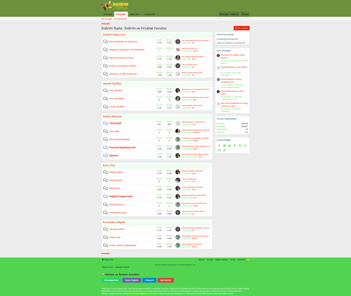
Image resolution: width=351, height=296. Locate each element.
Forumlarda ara (120, 19)
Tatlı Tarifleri (115, 90)
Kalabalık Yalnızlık (122, 267)
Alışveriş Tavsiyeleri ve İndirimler (127, 49)
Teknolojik (115, 123)
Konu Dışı (109, 165)
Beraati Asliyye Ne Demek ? (193, 171)
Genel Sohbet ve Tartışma (123, 41)
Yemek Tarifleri (112, 83)
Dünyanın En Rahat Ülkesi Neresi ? (196, 154)
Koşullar (210, 259)
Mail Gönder (165, 280)
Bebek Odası (116, 172)
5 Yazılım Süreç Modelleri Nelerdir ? (196, 138)
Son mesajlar (224, 50)
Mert (194, 91)
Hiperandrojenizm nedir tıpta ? (194, 195)
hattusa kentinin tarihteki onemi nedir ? (198, 228)
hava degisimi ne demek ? (192, 244)
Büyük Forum (107, 267)
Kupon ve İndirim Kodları (122, 65)
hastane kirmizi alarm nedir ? (193, 211)
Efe (193, 75)
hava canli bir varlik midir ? (192, 105)
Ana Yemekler (116, 98)
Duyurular (115, 237)
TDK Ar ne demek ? (189, 179)
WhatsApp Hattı (111, 280)
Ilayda (195, 140)
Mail (193, 59)
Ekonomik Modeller (119, 139)
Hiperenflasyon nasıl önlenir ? (194, 122)
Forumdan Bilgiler (114, 222)
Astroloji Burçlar (118, 212)
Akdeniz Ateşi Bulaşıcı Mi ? (192, 72)
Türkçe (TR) (108, 259)
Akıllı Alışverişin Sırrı (189, 48)
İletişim (202, 259)
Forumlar (121, 14)
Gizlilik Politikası (221, 259)
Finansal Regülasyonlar (122, 147)
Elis (193, 43)
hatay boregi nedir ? (190, 64)
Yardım (233, 259)
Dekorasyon (115, 180)
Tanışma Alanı (116, 229)
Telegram (149, 280)
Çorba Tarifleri (117, 106)
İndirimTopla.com (114, 34)
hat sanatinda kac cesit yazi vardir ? (196, 40)
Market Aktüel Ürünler (121, 57)
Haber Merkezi (112, 116)
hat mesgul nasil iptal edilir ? (193, 56)
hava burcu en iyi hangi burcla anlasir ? (197, 89)
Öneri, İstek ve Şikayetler (122, 245)
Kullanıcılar (150, 14)
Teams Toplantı (132, 280)
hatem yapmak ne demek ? (193, 187)
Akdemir (196, 132)
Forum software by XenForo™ (175, 265)
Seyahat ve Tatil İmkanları (123, 73)
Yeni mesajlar (106, 19)
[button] (141, 14)
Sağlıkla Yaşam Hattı (121, 196)
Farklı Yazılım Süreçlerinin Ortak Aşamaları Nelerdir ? (203, 130)
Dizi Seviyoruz (116, 204)
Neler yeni (135, 14)
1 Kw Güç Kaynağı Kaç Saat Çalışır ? (196, 97)
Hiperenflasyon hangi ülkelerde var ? (197, 146)
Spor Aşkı (114, 131)
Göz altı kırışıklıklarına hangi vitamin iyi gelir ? (234, 104)
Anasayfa (108, 14)
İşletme (113, 155)
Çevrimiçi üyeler (225, 34)
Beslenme (114, 188)
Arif (193, 181)
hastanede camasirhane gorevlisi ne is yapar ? (200, 236)
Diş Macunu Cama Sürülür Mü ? (194, 203)
